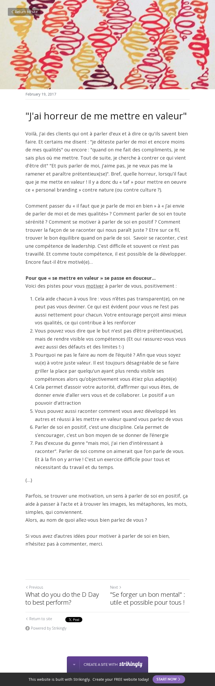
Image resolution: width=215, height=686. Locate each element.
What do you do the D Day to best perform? (62, 598)
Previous (36, 587)
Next (114, 587)
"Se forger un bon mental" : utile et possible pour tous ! (147, 598)
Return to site (26, 11)
